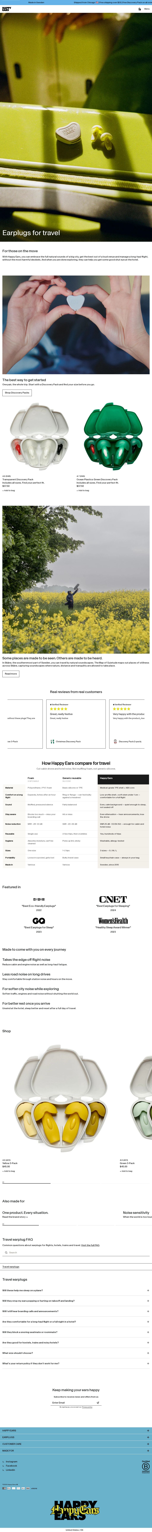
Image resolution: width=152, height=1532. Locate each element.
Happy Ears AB (12, 1484)
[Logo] (6, 9)
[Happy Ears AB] (76, 1511)
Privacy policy (87, 1407)
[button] (26, 1183)
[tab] (10, 1266)
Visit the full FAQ (90, 1245)
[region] (76, 821)
